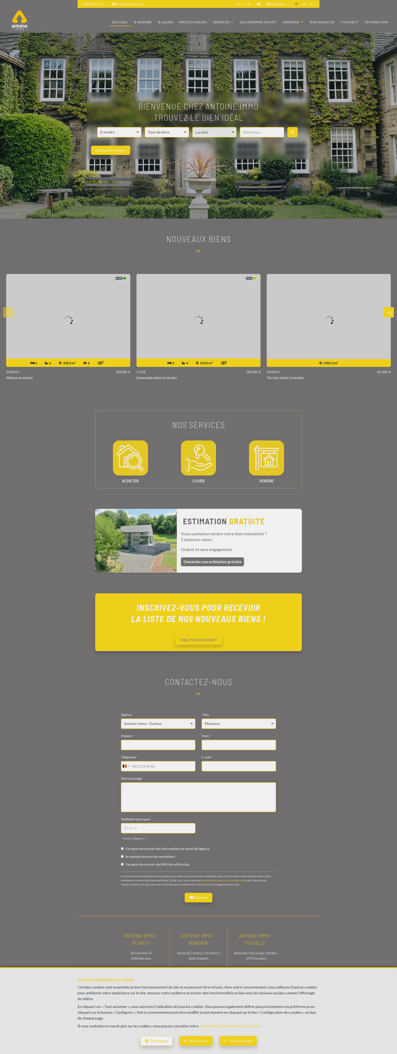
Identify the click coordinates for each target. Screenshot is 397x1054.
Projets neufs (193, 22)
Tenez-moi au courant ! (198, 640)
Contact (350, 22)
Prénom (127, 736)
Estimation (376, 22)
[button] (214, 132)
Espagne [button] (291, 22)
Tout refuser (198, 1041)
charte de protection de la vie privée (223, 880)
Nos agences (322, 22)
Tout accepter (241, 1041)
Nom (206, 736)
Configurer (159, 1041)
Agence (126, 714)
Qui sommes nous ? (258, 22)
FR (296, 4)
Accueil (120, 22)
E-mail (207, 757)
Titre (205, 714)
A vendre (143, 22)
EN (304, 4)
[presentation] (8, 312)
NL (311, 4)
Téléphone (129, 757)
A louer (165, 22)
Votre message (131, 778)
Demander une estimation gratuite (213, 561)
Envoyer (201, 897)
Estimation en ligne (110, 150)
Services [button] (221, 22)
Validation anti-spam (135, 819)
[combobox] (125, 766)
